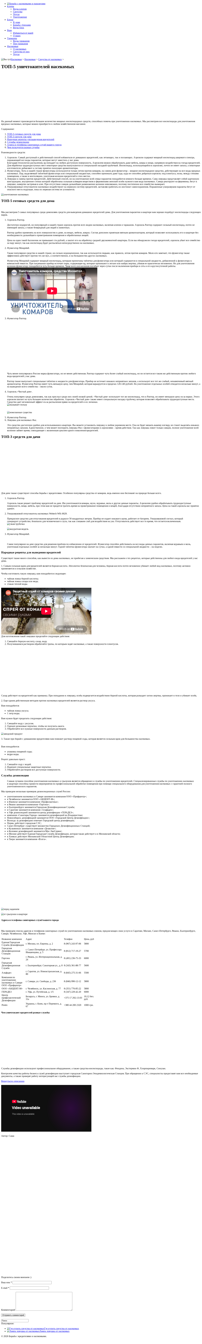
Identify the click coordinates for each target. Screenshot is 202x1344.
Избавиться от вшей (23, 33)
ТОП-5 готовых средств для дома (24, 134)
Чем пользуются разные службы (23, 147)
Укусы (16, 14)
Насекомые (12, 46)
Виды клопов (20, 9)
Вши (9, 30)
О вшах (17, 35)
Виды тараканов (21, 41)
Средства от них (21, 51)
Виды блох (18, 27)
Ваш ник (6, 1282)
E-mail (5, 1288)
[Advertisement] (101, 95)
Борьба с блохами (22, 25)
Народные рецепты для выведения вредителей (30, 139)
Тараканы (12, 38)
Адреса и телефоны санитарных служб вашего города (34, 144)
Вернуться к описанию (12, 1081)
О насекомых (19, 49)
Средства (17, 11)
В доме (16, 22)
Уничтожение (20, 17)
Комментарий (8, 1310)
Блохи (10, 19)
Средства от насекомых (50, 59)
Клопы (10, 6)
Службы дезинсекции (18, 142)
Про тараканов (20, 43)
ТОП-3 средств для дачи (19, 136)
